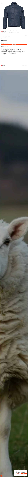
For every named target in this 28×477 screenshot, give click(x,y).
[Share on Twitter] (24, 65)
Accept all (24, 473)
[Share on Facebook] (23, 65)
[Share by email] (26, 65)
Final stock (5, 31)
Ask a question (3, 65)
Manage (21, 475)
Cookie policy (24, 472)
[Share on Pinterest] (25, 65)
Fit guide (26, 35)
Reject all (18, 473)
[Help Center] (1, 476)
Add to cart (14, 44)
